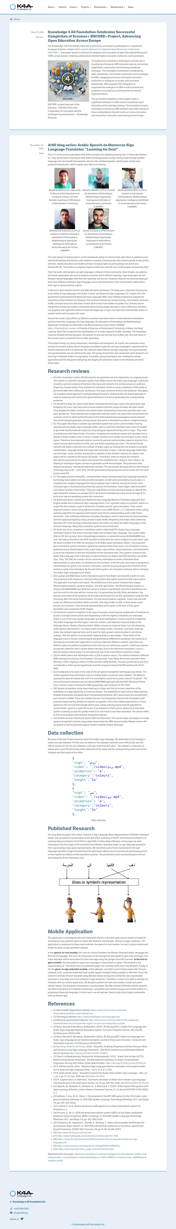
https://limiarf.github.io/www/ (62, 328)
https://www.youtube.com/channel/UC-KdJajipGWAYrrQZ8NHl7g (88, 1145)
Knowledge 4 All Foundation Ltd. (29, 1201)
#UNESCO (111, 1157)
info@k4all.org (20, 1212)
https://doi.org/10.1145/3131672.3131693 (88, 1053)
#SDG (103, 1157)
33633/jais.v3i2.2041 (94, 1076)
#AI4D (60, 1160)
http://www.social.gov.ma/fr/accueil (74, 1132)
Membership (117, 7)
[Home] (11, 19)
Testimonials (100, 7)
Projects (85, 7)
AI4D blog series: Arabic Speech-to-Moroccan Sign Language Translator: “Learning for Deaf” (91, 147)
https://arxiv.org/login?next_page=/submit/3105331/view (86, 1149)
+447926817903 (21, 1208)
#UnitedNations (71, 1157)
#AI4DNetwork (139, 1157)
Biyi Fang (61, 1046)
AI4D (41, 153)
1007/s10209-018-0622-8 (136, 1082)
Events (73, 7)
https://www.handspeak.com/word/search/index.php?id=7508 (87, 1135)
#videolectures (124, 1157)
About (51, 7)
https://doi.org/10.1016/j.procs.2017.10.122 (126, 1063)
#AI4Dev (52, 1160)
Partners (63, 7)
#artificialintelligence (89, 1157)
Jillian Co (70, 1046)
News (131, 7)
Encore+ (40, 37)
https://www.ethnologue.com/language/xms (98, 1016)
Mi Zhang (80, 1046)
